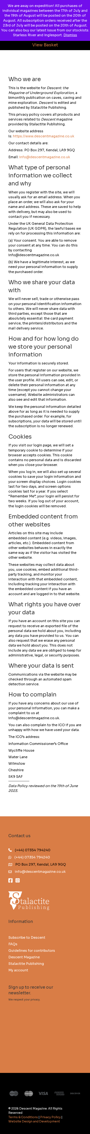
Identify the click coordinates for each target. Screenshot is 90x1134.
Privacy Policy (50, 1117)
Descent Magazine (24, 957)
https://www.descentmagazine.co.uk (43, 136)
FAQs (12, 944)
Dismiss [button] (70, 35)
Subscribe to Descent (26, 937)
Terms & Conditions (23, 1117)
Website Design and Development (34, 1121)
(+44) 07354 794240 (32, 857)
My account (18, 970)
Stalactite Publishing (26, 963)
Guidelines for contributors (31, 950)
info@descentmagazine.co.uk (44, 157)
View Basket (45, 45)
